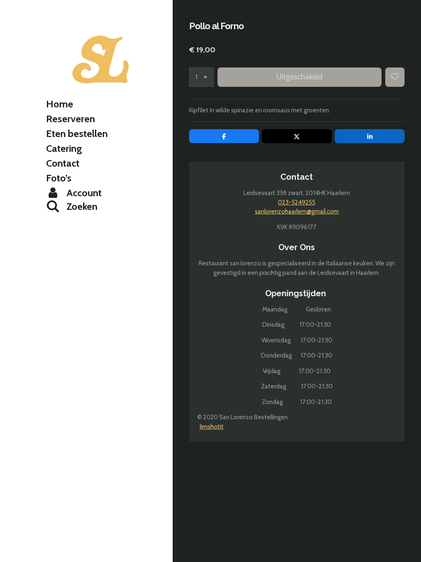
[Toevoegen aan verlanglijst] (395, 77)
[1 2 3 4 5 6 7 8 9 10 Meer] (201, 77)
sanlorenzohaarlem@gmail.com (297, 211)
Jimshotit (212, 426)
